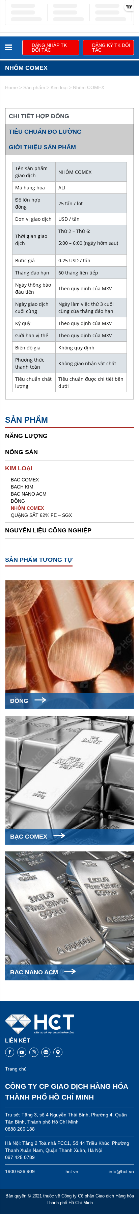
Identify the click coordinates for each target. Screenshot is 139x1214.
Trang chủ (16, 1069)
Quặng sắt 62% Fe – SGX (41, 515)
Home (11, 87)
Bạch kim (22, 487)
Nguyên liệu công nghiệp (48, 530)
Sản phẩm (34, 87)
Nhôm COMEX (27, 508)
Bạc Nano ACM (29, 494)
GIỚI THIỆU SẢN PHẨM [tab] (42, 147)
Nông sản (21, 452)
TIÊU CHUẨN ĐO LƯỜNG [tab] (45, 131)
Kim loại (59, 87)
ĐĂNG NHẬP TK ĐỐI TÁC (49, 48)
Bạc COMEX (25, 479)
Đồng (18, 501)
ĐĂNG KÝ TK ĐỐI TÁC (111, 48)
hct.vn (71, 1171)
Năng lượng (26, 435)
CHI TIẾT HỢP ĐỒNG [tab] (39, 116)
